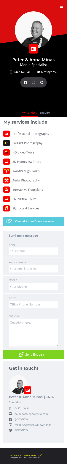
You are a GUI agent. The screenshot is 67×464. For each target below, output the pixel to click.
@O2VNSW (21, 419)
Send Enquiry (34, 354)
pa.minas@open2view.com (31, 414)
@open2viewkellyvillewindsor (33, 425)
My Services (29, 112)
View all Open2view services (35, 221)
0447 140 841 (23, 408)
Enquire (45, 112)
